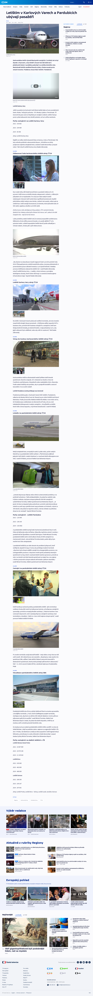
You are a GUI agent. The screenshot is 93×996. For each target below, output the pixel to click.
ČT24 (7, 21)
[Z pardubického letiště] (36, 475)
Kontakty (25, 987)
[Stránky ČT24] (50, 968)
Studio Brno (26, 973)
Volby (20, 6)
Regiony (37, 6)
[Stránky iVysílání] (79, 968)
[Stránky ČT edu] (78, 973)
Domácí (26, 6)
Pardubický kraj (34, 800)
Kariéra (25, 980)
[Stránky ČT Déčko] (49, 973)
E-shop (4, 982)
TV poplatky (5, 973)
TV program (5, 968)
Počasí (50, 6)
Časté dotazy (26, 984)
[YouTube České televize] (84, 962)
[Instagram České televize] (78, 962)
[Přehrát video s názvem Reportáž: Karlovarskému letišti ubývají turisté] (36, 86)
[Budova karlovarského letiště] (36, 242)
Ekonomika (44, 6)
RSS (90, 992)
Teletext (4, 975)
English (13, 992)
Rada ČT (25, 977)
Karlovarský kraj (24, 800)
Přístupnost (28, 992)
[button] (36, 86)
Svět (31, 6)
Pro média (25, 968)
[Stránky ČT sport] (64, 968)
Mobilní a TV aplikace (7, 984)
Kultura (61, 6)
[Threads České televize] (89, 962)
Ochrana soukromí (20, 992)
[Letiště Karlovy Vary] (32, 38)
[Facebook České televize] (81, 962)
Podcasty (67, 6)
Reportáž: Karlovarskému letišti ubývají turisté (23, 100)
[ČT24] (4, 2)
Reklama (25, 970)
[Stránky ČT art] (63, 973)
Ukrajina (15, 6)
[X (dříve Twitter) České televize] (86, 962)
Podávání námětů (27, 982)
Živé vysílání (5, 970)
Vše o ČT (4, 987)
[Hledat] (84, 2)
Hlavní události (7, 6)
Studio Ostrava (27, 975)
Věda (55, 6)
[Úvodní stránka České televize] (10, 962)
